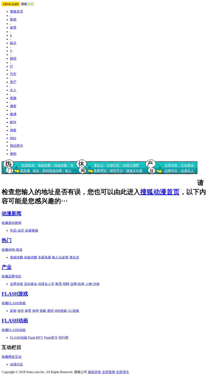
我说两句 (16, 145)
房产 (13, 82)
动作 (20, 310)
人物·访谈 (92, 284)
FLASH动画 (15, 320)
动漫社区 (113, 165)
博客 (13, 130)
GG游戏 (73, 310)
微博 (13, 114)
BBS (13, 138)
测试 (50, 310)
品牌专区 (171, 170)
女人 (13, 90)
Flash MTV (35, 337)
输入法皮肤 (60, 257)
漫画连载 (44, 165)
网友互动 (14, 356)
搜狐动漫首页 (160, 192)
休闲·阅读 (15, 249)
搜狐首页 (16, 11)
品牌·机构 (77, 284)
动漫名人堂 (46, 284)
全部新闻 (108, 372)
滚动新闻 (14, 223)
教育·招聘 (62, 284)
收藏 (5, 223)
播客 (13, 106)
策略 (43, 310)
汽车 (13, 74)
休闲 (35, 310)
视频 (13, 98)
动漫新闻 (28, 165)
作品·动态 (17, 230)
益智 (13, 310)
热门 (7, 240)
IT (11, 66)
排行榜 (63, 337)
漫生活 (98, 165)
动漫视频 (31, 230)
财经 (13, 58)
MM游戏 (60, 310)
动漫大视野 (131, 165)
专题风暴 (44, 257)
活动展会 (187, 165)
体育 (13, 27)
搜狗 (13, 154)
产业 (7, 267)
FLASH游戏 (15, 293)
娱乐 (13, 43)
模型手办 (116, 170)
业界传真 (171, 165)
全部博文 (122, 372)
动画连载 (60, 165)
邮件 (13, 122)
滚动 (36, 170)
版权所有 (94, 372)
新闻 (13, 19)
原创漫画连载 (52, 170)
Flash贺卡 (51, 337)
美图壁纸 (100, 170)
